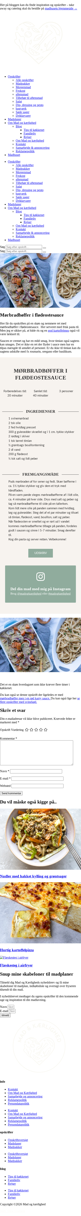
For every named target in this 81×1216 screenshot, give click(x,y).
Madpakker (23, 83)
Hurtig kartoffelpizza (17, 950)
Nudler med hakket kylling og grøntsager (33, 876)
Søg (2, 247)
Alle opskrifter (25, 80)
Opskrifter (14, 76)
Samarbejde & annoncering (33, 147)
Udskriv (40, 553)
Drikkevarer (23, 115)
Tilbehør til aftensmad (29, 98)
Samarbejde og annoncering (25, 1096)
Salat (19, 101)
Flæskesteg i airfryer (16, 965)
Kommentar (8, 738)
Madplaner (14, 119)
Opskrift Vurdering (12, 729)
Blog (19, 126)
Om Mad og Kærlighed (22, 1093)
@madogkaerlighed (29, 593)
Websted (5, 785)
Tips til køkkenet (34, 130)
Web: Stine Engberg (12, 1211)
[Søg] (44, 248)
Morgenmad (23, 87)
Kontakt (21, 144)
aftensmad (22, 94)
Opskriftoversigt (18, 1140)
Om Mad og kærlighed (22, 122)
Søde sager (22, 112)
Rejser (27, 137)
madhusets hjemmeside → (61, 8)
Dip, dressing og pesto (29, 105)
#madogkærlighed (59, 593)
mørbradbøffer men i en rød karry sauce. (25, 698)
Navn (4, 771)
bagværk (21, 108)
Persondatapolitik (18, 1103)
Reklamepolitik (25, 151)
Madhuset (14, 155)
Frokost (20, 90)
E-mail (5, 778)
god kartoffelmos (58, 330)
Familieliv (30, 133)
